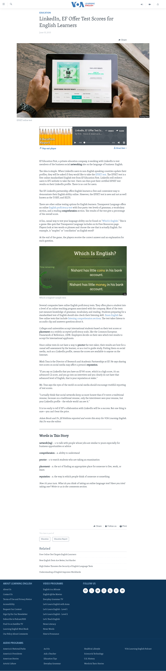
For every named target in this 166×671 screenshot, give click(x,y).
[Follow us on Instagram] (103, 590)
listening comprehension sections (84, 318)
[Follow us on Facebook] (85, 590)
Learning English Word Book (15, 629)
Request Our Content (12, 609)
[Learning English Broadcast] (142, 4)
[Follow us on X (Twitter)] (91, 590)
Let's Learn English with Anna (56, 604)
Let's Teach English (51, 619)
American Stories (11, 659)
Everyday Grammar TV (53, 599)
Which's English (110, 221)
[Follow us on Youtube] (97, 590)
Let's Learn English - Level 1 (55, 609)
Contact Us (8, 594)
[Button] (122, 40)
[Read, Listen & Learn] (158, 4)
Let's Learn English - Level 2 (55, 614)
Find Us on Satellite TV (13, 624)
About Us (7, 590)
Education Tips (50, 659)
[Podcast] (116, 590)
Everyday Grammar (52, 664)
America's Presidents (12, 654)
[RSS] (110, 590)
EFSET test (100, 175)
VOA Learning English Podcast (138, 649)
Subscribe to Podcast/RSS (14, 619)
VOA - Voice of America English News (94, 134)
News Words (48, 629)
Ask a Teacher (50, 654)
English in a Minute (51, 590)
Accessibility (9, 604)
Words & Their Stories (94, 664)
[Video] (150, 4)
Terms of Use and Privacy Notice (17, 599)
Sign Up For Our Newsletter (15, 614)
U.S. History (89, 659)
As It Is (47, 649)
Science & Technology (93, 654)
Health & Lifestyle (92, 649)
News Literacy (49, 624)
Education (45, 13)
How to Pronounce (51, 634)
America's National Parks (14, 649)
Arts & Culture (9, 664)
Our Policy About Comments (15, 634)
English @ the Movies (52, 594)
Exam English (111, 315)
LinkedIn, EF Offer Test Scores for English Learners (101, 130)
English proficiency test (60, 208)
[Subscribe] (122, 590)
